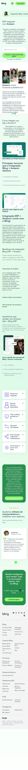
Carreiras (4, 635)
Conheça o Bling (7, 627)
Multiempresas (18, 710)
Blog (16, 650)
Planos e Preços (6, 630)
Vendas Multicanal (7, 700)
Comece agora (14, 599)
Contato (4, 632)
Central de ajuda (6, 653)
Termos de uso (19, 631)
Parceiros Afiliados (7, 665)
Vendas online (6, 683)
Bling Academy (6, 643)
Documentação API (7, 675)
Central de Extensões (17, 700)
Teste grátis (20, 3)
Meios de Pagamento (18, 687)
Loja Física (5, 686)
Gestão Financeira (19, 683)
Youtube (17, 648)
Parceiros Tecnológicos (18, 662)
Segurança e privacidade (18, 628)
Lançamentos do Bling (19, 644)
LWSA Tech (18, 634)
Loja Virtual (5, 691)
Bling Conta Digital (20, 690)
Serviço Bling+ (6, 646)
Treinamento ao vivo (6, 649)
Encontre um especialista (18, 666)
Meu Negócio (6, 712)
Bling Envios (5, 688)
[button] (12, 562)
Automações (5, 710)
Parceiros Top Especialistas (6, 662)
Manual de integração (14, 498)
